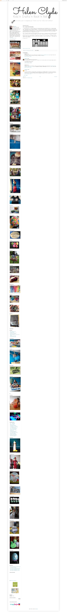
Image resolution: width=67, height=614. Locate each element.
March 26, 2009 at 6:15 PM (28, 67)
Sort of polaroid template (13, 428)
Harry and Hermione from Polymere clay (15, 566)
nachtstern (26, 58)
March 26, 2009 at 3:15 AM (28, 56)
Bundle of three (12, 424)
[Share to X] (36, 50)
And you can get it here (26, 48)
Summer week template (13, 433)
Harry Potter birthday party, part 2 (15, 569)
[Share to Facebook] (37, 50)
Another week (11, 430)
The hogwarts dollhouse (13, 567)
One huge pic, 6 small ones (13, 426)
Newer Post (24, 76)
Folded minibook (12, 332)
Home (40, 76)
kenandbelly (26, 69)
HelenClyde (28, 50)
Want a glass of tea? (13, 331)
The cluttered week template (14, 432)
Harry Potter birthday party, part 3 (15, 570)
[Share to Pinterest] (38, 50)
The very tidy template (13, 429)
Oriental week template (13, 434)
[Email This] (35, 50)
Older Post (55, 76)
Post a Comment (26, 75)
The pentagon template (13, 425)
